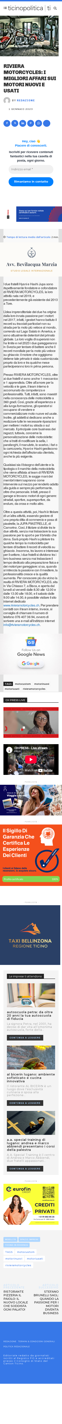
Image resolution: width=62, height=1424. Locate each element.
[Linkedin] (22, 123)
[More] (46, 123)
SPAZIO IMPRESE (29, 1239)
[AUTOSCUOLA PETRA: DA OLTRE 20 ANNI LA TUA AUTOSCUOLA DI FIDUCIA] (31, 995)
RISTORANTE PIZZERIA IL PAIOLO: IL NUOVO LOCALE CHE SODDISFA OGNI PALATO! (15, 1300)
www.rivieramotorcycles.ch (21, 605)
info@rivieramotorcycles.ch (21, 624)
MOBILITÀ (10, 1239)
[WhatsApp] (38, 123)
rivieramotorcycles (34, 688)
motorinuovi (41, 683)
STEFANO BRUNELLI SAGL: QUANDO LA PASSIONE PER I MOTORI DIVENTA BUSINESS (46, 1302)
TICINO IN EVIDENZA (16, 1245)
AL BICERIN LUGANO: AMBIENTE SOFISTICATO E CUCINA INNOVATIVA (31, 1078)
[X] (14, 123)
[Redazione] (7, 100)
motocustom (23, 683)
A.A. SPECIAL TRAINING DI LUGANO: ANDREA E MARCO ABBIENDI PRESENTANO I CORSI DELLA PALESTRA (31, 1145)
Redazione (26, 100)
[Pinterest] (30, 123)
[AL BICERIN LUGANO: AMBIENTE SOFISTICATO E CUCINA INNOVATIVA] (31, 1057)
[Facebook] (6, 123)
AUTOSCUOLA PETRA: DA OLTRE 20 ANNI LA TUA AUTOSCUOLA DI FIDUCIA (30, 1015)
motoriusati (12, 688)
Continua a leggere (25, 1037)
